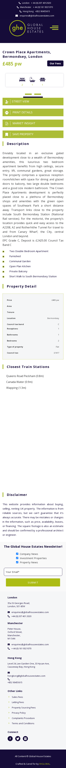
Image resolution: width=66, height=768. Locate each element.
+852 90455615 (42, 11)
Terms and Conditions (23, 723)
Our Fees (55, 63)
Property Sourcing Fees (24, 707)
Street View (20, 101)
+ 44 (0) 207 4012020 (41, 3)
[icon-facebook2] (10, 738)
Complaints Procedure (23, 718)
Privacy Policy (19, 712)
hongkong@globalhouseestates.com (26, 675)
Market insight (23, 123)
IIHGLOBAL (44, 763)
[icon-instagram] (25, 738)
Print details (22, 112)
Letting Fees (18, 702)
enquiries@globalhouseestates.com (37, 15)
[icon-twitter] (17, 738)
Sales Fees (17, 696)
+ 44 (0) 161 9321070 (43, 7)
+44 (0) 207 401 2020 (21, 616)
